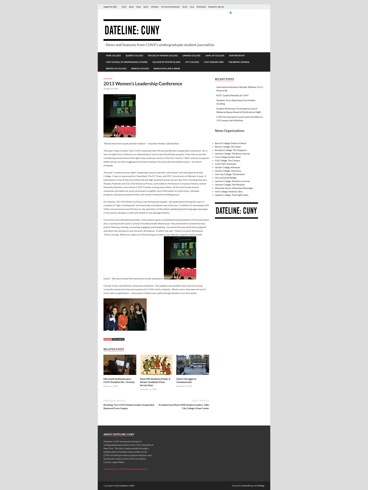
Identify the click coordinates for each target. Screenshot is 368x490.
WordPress (248, 485)
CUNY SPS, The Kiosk (225, 163)
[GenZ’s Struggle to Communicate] (192, 365)
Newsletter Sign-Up (216, 7)
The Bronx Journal (239, 62)
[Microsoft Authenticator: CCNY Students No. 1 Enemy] (119, 365)
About (131, 7)
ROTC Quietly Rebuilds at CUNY (232, 95)
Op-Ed (184, 7)
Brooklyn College (116, 68)
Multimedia (201, 7)
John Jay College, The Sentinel (230, 174)
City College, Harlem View (228, 157)
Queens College (134, 55)
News (138, 7)
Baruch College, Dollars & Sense (230, 143)
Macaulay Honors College (163, 55)
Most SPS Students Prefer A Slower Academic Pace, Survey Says (155, 382)
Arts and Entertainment (170, 7)
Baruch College (140, 68)
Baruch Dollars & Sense (167, 68)
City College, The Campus (227, 160)
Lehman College (191, 55)
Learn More (118, 462)
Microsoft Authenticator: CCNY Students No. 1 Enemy (119, 380)
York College (113, 55)
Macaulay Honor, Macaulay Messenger (234, 188)
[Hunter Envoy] (230, 12)
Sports (145, 7)
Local (192, 7)
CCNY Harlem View (214, 62)
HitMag (260, 485)
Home (124, 7)
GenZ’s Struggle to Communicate (186, 380)
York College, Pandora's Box (229, 191)
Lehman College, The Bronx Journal (232, 153)
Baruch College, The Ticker (228, 146)
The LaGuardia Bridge (225, 177)
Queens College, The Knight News (231, 195)
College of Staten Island (166, 62)
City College (192, 62)
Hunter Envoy (237, 55)
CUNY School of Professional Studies (126, 62)
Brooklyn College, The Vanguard (231, 150)
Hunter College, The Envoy (228, 170)
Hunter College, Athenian (227, 167)
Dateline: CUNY (127, 485)
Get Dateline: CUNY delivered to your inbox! (125, 469)
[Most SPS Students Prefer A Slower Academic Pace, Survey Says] (156, 365)
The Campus (118, 339)
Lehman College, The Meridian (230, 184)
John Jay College (214, 55)
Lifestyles (155, 7)
